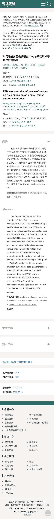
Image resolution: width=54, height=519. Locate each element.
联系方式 (9, 493)
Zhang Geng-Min (32, 103)
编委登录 (33, 442)
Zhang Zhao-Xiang (12, 103)
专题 (31, 461)
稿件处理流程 (35, 415)
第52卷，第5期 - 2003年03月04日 (17, 362)
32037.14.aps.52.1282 (23, 85)
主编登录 (33, 446)
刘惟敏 (6, 68)
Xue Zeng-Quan (40, 109)
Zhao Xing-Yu (23, 109)
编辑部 (8, 489)
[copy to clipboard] (30, 47)
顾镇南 (41, 65)
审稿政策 (9, 442)
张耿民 (15, 65)
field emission (41, 300)
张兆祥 (6, 65)
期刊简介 (33, 465)
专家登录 (9, 450)
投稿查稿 (9, 418)
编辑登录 (33, 450)
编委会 (8, 481)
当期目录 (9, 461)
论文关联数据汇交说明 (15, 430)
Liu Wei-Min (8, 109)
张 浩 (32, 65)
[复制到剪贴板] (41, 25)
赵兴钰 (15, 68)
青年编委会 (10, 485)
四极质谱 (18, 197)
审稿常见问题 (11, 446)
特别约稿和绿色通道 (38, 422)
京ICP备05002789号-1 (36, 502)
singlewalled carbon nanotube (33, 297)
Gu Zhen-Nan (37, 106)
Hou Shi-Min (9, 106)
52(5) (23, 77)
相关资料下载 (11, 426)
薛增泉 (24, 68)
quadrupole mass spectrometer (23, 304)
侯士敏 (24, 65)
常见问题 (33, 418)
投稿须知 (9, 415)
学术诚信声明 (35, 469)
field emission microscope (20, 300)
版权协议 (9, 422)
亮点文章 (9, 469)
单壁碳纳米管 (21, 193)
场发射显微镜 (36, 193)
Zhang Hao (22, 106)
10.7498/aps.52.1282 (29, 26)
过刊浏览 (9, 465)
